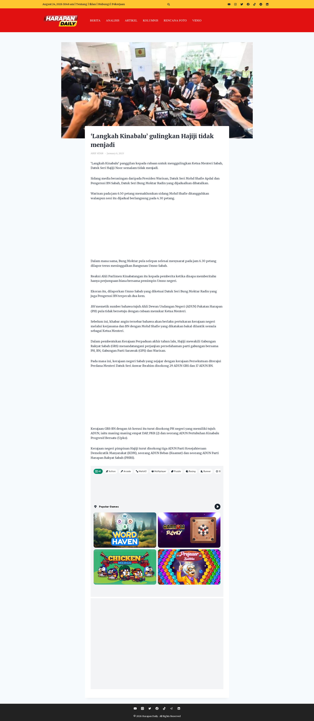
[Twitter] (241, 4)
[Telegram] (260, 4)
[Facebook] (248, 4)
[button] (168, 4)
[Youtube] (229, 4)
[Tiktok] (254, 4)
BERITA (95, 20)
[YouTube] (135, 708)
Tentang (81, 4)
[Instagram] (235, 4)
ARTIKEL (131, 20)
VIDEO (197, 20)
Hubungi (104, 4)
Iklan (92, 4)
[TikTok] (164, 708)
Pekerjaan (118, 4)
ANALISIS (112, 20)
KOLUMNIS (150, 20)
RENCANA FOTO (175, 20)
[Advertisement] (157, 231)
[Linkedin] (179, 708)
